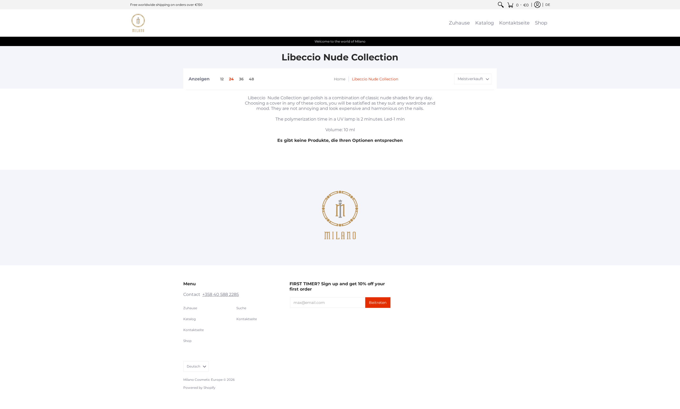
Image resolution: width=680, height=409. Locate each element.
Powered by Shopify (199, 388)
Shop (187, 341)
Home (339, 79)
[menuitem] (500, 4)
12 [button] (222, 79)
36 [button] (241, 79)
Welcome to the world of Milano (340, 41)
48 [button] (251, 79)
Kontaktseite (193, 330)
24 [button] (231, 79)
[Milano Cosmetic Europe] (138, 22)
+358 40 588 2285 (220, 294)
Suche (241, 308)
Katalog (189, 319)
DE (547, 5)
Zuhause (190, 308)
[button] (517, 4)
